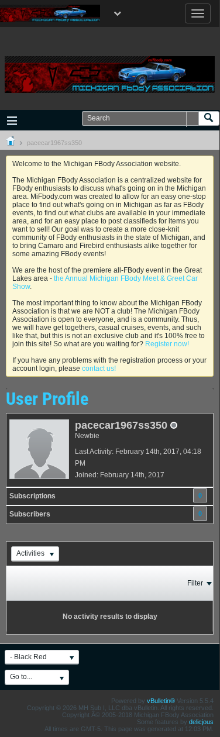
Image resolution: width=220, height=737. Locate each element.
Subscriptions (32, 496)
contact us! (99, 368)
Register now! (167, 344)
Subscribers (29, 514)
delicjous (201, 721)
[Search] (208, 118)
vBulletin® (161, 700)
